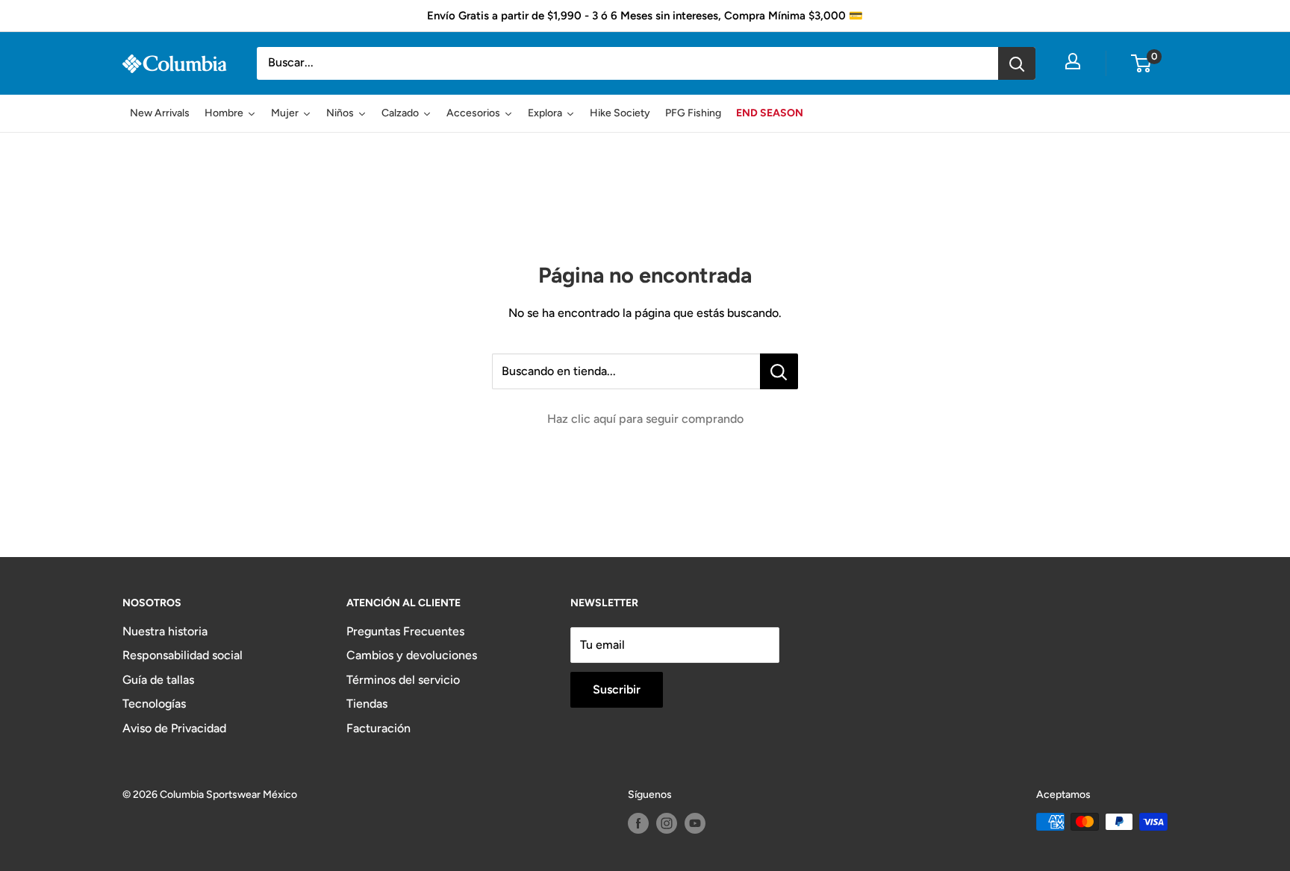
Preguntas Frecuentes (405, 631)
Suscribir (617, 689)
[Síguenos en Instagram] (666, 823)
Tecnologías (154, 704)
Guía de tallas (158, 680)
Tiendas (366, 704)
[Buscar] (1016, 63)
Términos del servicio (403, 680)
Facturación (378, 728)
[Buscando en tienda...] (779, 371)
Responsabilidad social (182, 655)
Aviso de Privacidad (174, 728)
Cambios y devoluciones (411, 655)
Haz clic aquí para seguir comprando (645, 419)
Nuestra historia (165, 631)
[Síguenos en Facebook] (638, 823)
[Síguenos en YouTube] (695, 823)
